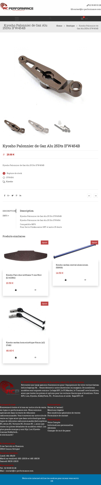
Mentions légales (55, 410)
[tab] (9, 211)
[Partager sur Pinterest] (16, 196)
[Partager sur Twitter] (12, 196)
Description (9, 211)
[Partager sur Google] (9, 196)
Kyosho (9, 181)
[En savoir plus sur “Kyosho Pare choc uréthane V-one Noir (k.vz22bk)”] (15, 290)
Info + (6, 215)
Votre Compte (53, 422)
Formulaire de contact (57, 415)
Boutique (70, 25)
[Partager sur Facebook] (5, 196)
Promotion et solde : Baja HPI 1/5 (68, 396)
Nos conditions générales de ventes (63, 413)
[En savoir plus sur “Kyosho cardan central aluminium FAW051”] (65, 279)
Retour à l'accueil (55, 407)
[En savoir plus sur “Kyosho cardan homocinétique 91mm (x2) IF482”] (15, 357)
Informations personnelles (60, 425)
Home (59, 25)
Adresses (51, 428)
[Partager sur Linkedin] (20, 196)
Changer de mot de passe (58, 430)
